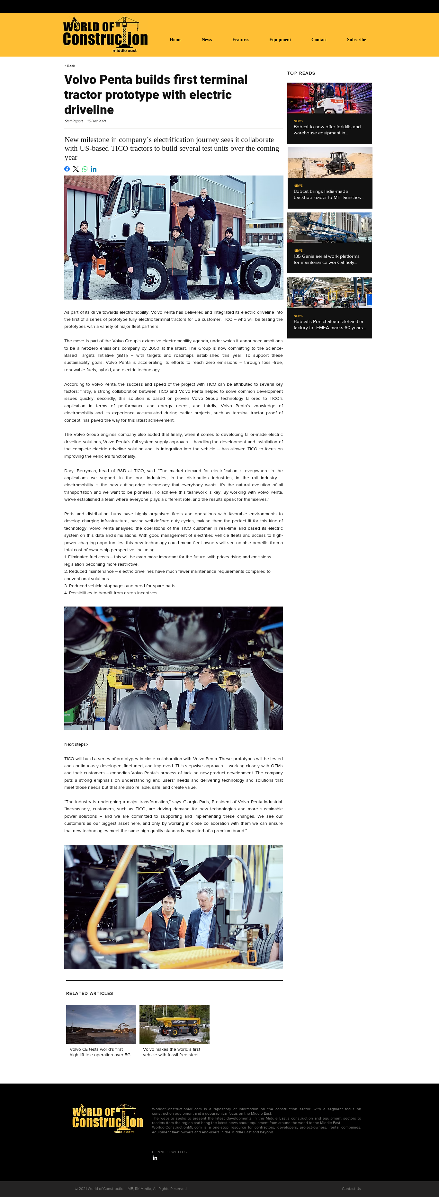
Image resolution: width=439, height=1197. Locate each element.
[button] (285, 40)
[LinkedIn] (93, 169)
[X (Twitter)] (76, 169)
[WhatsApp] (85, 169)
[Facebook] (67, 169)
